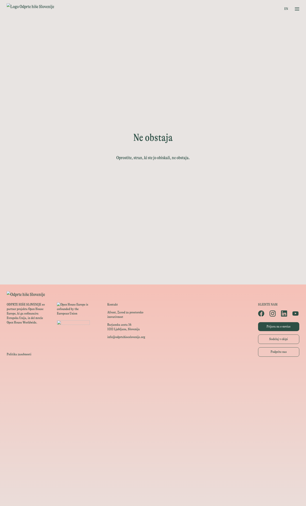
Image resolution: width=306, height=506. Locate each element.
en (286, 9)
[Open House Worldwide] (153, 381)
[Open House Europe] (153, 371)
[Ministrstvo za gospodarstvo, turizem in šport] (153, 401)
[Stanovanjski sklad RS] (153, 451)
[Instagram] (272, 313)
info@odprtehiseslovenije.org (126, 337)
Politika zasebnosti (19, 354)
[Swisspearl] (153, 491)
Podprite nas (279, 352)
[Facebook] (261, 313)
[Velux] (153, 431)
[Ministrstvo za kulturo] (153, 391)
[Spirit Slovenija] (153, 411)
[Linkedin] (284, 313)
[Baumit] (153, 481)
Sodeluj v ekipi (278, 339)
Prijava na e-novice (279, 326)
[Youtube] (295, 313)
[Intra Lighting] (153, 421)
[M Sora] (153, 441)
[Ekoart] (153, 461)
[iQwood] (153, 471)
